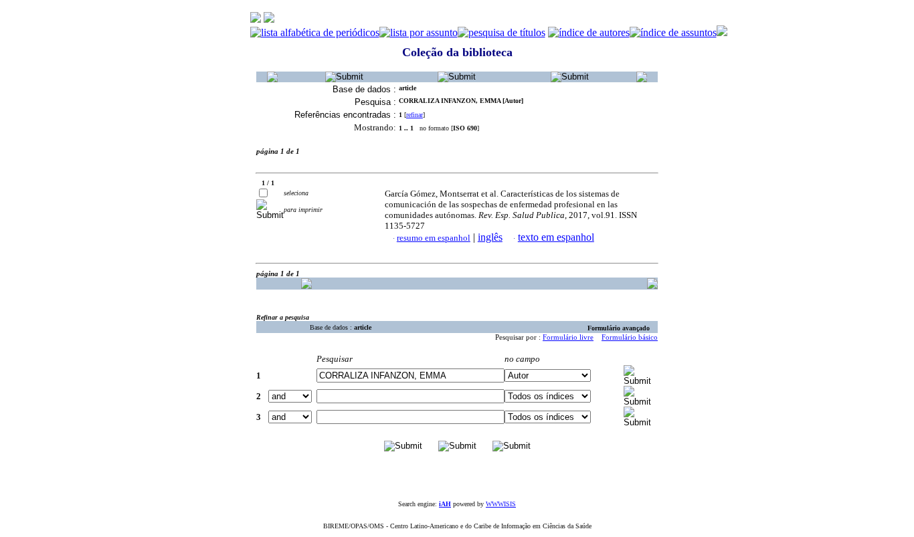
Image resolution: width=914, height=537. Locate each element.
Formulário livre (568, 337)
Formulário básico (630, 337)
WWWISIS (501, 504)
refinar (414, 114)
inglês (490, 237)
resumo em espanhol (433, 238)
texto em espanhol (556, 237)
